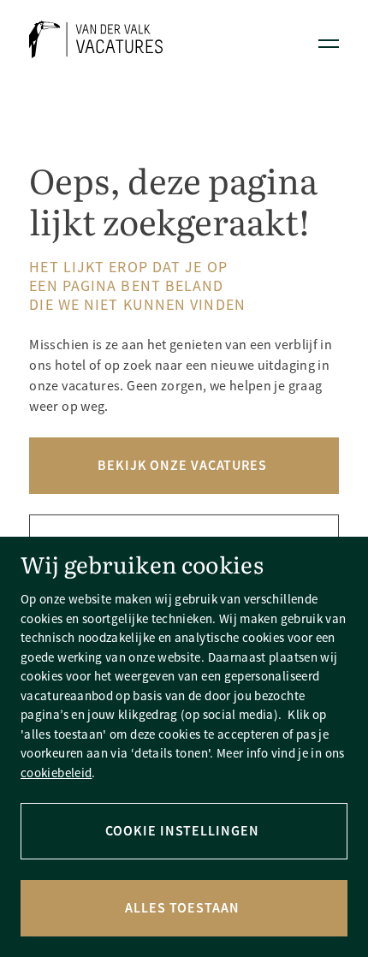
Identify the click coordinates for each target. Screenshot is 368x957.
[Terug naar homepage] (96, 42)
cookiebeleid (56, 772)
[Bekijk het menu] (328, 43)
